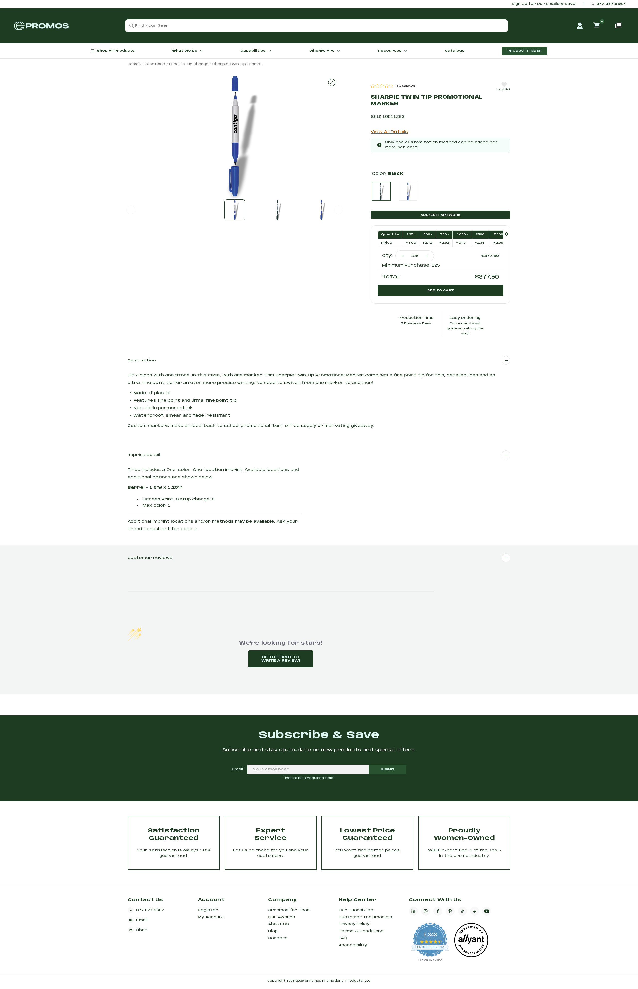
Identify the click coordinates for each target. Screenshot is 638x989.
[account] (579, 25)
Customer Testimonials (365, 917)
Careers (278, 938)
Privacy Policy (354, 924)
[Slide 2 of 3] (278, 209)
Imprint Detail (144, 455)
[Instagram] (425, 911)
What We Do (184, 50)
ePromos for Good (289, 910)
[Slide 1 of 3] (234, 209)
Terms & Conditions (361, 931)
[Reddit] (474, 911)
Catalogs (455, 50)
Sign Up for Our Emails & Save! (544, 4)
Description (142, 360)
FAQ (343, 938)
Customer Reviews (150, 558)
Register (208, 910)
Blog (273, 931)
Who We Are (322, 50)
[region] (393, 86)
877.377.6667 (611, 4)
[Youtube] (486, 911)
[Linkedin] (413, 911)
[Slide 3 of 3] (321, 209)
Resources (390, 50)
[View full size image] (331, 82)
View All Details (389, 132)
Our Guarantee (356, 910)
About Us (278, 924)
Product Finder (524, 50)
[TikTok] (462, 911)
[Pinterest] (450, 911)
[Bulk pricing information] (506, 234)
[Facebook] (437, 911)
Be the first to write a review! (280, 658)
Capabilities (253, 50)
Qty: (387, 256)
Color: (387, 174)
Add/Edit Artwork (440, 215)
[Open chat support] (618, 25)
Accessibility (353, 945)
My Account (211, 917)
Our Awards (281, 917)
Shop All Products (116, 50)
